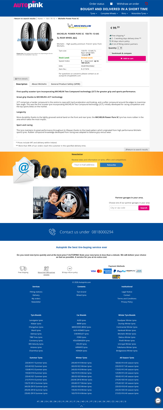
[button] (158, 389)
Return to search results (25, 18)
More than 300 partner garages (46, 273)
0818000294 (102, 231)
